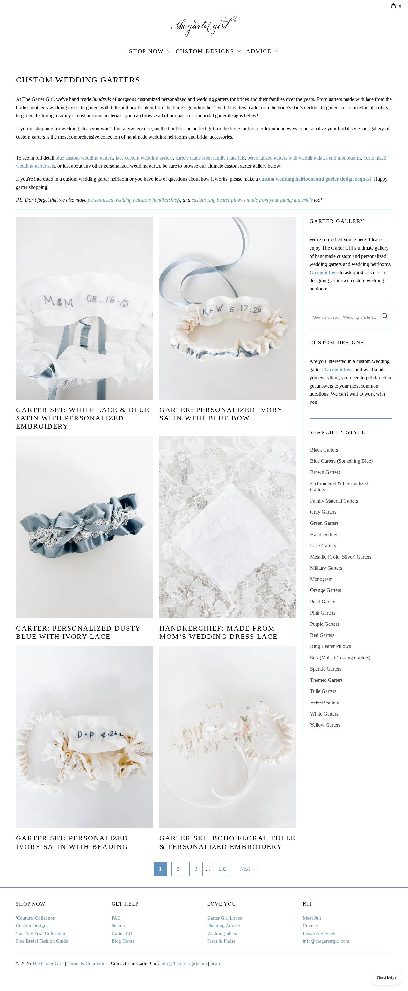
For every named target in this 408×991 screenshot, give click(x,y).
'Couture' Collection (35, 918)
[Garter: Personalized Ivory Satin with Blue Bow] (227, 308)
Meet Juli (312, 918)
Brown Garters (325, 472)
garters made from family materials (210, 157)
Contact (310, 925)
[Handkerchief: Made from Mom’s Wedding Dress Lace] (227, 527)
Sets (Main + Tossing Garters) (340, 657)
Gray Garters (323, 512)
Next (245, 869)
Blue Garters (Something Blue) (341, 461)
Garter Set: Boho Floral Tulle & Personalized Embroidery (227, 842)
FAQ (116, 918)
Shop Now (146, 51)
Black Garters (324, 450)
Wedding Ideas (222, 933)
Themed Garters (326, 680)
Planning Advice (223, 925)
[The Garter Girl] (204, 26)
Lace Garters (323, 545)
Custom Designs (205, 51)
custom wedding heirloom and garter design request (315, 179)
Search (118, 925)
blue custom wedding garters (84, 157)
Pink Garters (322, 613)
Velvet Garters (324, 702)
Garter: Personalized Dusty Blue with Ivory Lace (78, 632)
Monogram (321, 579)
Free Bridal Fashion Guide (42, 941)
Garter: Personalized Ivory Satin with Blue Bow (221, 414)
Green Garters (324, 523)
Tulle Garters (323, 691)
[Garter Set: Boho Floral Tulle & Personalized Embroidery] (227, 737)
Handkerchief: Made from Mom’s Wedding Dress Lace (218, 632)
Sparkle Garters (325, 669)
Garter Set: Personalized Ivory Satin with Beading (72, 842)
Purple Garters (324, 624)
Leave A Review (319, 933)
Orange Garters (325, 590)
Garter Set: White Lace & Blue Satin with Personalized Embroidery (82, 418)
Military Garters (326, 568)
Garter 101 (122, 933)
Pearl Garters (323, 601)
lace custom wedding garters (144, 157)
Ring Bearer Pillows (330, 646)
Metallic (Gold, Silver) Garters (340, 557)
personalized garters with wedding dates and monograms (304, 157)
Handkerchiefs (324, 534)
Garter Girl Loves (224, 918)
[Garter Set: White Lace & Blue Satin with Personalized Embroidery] (84, 308)
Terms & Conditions (87, 963)
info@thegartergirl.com (326, 941)
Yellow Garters (325, 725)
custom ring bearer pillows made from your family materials (252, 200)
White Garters (324, 714)
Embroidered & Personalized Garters (339, 486)
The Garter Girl (47, 963)
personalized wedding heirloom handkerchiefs (134, 200)
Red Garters (322, 635)
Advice (259, 51)
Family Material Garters (334, 500)
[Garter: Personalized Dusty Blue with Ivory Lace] (84, 527)
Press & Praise (221, 941)
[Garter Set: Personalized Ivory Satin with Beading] (84, 737)
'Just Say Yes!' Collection (40, 933)
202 (223, 869)
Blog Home (123, 941)
